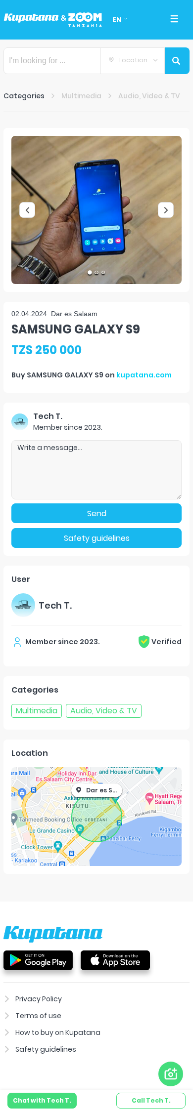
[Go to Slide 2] (96, 272)
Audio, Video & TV (149, 96)
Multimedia (81, 96)
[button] (96, 210)
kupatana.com (144, 375)
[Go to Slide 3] (103, 272)
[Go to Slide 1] (90, 272)
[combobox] (132, 60)
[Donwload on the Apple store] (115, 960)
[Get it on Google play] (38, 960)
